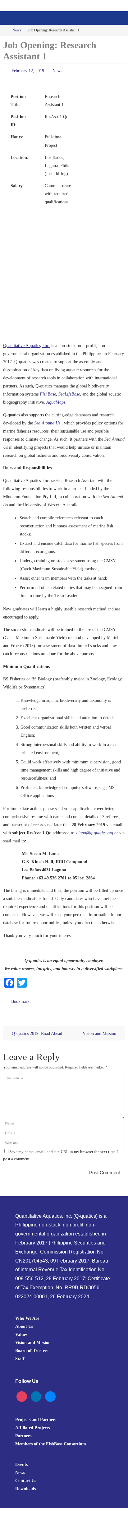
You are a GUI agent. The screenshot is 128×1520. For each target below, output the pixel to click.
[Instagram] (21, 1393)
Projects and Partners (35, 1416)
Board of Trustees (31, 1347)
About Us (24, 1323)
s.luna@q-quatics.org (94, 831)
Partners (23, 1432)
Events (21, 1461)
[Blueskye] (50, 1393)
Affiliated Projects (32, 1424)
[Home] (4, 30)
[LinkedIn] (36, 1393)
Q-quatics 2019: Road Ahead (36, 1030)
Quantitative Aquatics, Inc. (26, 343)
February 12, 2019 (27, 70)
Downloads (25, 1485)
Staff (20, 1355)
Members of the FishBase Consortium (50, 1441)
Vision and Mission (100, 1030)
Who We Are (27, 1315)
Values (21, 1331)
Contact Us (25, 1477)
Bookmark (20, 999)
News (16, 30)
